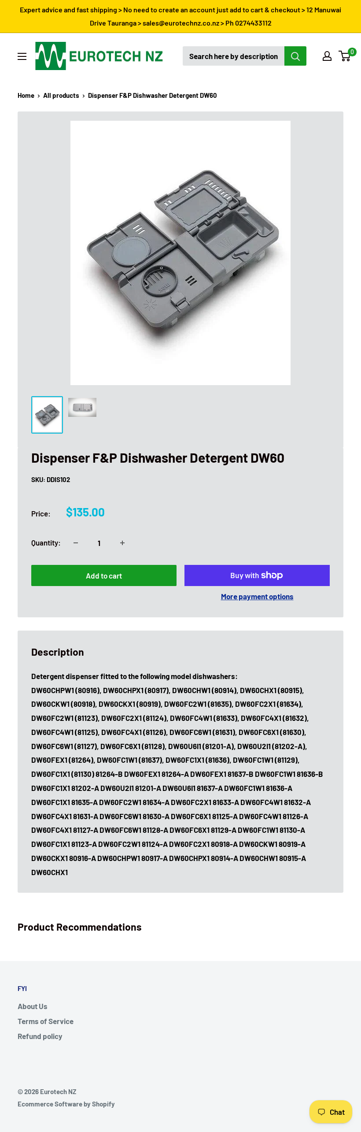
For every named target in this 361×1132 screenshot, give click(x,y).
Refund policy (40, 1036)
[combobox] (233, 56)
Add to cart (104, 575)
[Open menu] (22, 56)
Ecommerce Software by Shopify (66, 1104)
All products (61, 95)
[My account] (327, 56)
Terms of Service (46, 1021)
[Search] (295, 56)
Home (26, 95)
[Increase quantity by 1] (122, 543)
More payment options (257, 596)
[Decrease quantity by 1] (75, 543)
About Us (33, 1006)
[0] (344, 56)
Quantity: (46, 542)
